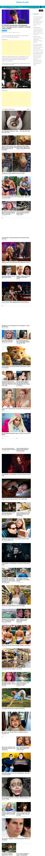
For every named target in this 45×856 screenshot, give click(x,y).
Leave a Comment (17, 32)
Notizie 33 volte (22, 2)
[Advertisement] (16, 48)
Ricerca (41, 10)
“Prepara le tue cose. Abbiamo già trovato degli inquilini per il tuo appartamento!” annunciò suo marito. (37, 39)
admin (11, 32)
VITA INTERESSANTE (12, 6)
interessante (20, 6)
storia (6, 6)
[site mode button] (40, 6)
